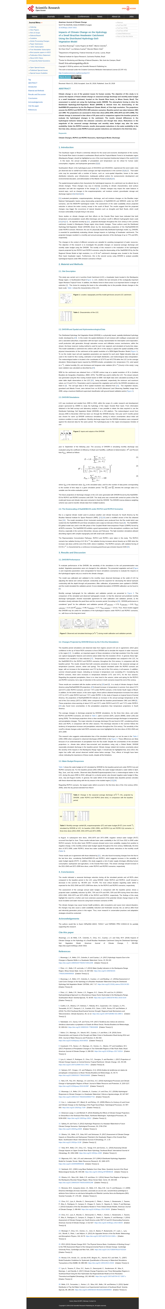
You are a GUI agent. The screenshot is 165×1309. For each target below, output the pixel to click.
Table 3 (61, 767)
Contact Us (92, 1301)
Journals (51, 16)
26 (119, 601)
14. (60, 1113)
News (99, 16)
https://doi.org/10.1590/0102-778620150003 (74, 1075)
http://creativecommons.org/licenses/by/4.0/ (74, 73)
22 (100, 517)
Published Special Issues (38, 70)
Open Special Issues (37, 67)
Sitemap (85, 1301)
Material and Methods (36, 91)
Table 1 (70, 288)
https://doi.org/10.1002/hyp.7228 (73, 1107)
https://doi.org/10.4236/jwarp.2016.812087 (74, 1086)
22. (60, 1201)
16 (63, 222)
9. (59, 1059)
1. (59, 957)
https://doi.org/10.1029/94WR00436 (71, 1164)
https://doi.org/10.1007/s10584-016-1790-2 (74, 1065)
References (32, 110)
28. (60, 1284)
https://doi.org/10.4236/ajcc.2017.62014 (108, 1051)
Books (67, 16)
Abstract (119, 22)
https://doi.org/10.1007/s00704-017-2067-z (110, 1276)
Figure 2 (130, 391)
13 (76, 194)
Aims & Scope (34, 33)
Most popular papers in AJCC (40, 52)
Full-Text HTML (122, 28)
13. (60, 1102)
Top (29, 80)
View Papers (34, 30)
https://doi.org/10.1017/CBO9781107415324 (110, 1249)
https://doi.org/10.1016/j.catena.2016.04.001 (113, 984)
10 (113, 179)
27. (60, 1268)
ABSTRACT (32, 83)
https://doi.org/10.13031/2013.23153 (101, 1263)
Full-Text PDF (121, 25)
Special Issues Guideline (38, 73)
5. (59, 1006)
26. (60, 1258)
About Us (116, 16)
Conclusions (32, 98)
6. (59, 1022)
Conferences (83, 16)
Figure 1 (90, 280)
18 (75, 338)
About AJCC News (36, 58)
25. (60, 1244)
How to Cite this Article (124, 36)
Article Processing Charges (39, 41)
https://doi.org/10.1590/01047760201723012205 (76, 963)
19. (60, 1169)
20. (60, 1177)
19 (93, 368)
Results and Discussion (37, 94)
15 (82, 194)
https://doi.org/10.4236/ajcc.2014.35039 (95, 1209)
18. (60, 1158)
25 (128, 547)
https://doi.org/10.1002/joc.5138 (70, 1142)
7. (59, 1032)
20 (92, 380)
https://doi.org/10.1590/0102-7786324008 (83, 1027)
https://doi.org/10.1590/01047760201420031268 (76, 1182)
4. (59, 992)
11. (60, 1081)
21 (118, 386)
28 (115, 780)
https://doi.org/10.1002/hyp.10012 (79, 1118)
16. (60, 1134)
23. (60, 1215)
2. (59, 968)
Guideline (33, 38)
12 (73, 194)
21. (60, 1188)
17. (60, 1148)
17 (66, 222)
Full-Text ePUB (122, 31)
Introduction (32, 87)
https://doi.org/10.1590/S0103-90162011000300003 (93, 1290)
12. (60, 1091)
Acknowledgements (35, 102)
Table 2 (94, 716)
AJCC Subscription (36, 47)
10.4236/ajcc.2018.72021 (68, 27)
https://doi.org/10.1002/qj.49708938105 (99, 1172)
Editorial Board (35, 35)
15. (60, 1124)
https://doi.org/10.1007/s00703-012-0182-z (101, 1236)
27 (92, 658)
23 (104, 517)
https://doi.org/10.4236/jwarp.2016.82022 (73, 1040)
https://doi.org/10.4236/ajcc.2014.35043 (108, 1223)
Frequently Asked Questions (39, 61)
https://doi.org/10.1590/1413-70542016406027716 (77, 1097)
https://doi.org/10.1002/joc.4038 (90, 1153)
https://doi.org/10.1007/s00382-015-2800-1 (107, 1014)
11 (97, 188)
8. (59, 1046)
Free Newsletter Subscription (40, 49)
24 (64, 520)
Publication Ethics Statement (39, 55)
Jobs (131, 16)
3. (59, 979)
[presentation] (95, 459)
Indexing (32, 27)
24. (60, 1231)
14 (79, 194)
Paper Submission (36, 44)
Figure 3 (130, 593)
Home (34, 16)
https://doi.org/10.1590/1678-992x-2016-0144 (110, 998)
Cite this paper (33, 106)
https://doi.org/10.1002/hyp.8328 (70, 1129)
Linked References (123, 33)
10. (60, 1070)
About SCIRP (78, 1301)
